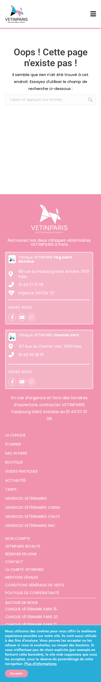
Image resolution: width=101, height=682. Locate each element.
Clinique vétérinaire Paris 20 (31, 616)
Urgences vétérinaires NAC (30, 525)
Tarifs (11, 489)
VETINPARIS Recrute (22, 546)
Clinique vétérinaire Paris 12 (31, 624)
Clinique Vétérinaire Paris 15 (31, 609)
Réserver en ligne (21, 554)
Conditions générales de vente (34, 585)
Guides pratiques (21, 471)
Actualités (15, 480)
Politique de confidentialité (32, 592)
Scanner (13, 444)
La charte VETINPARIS (24, 569)
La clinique (15, 435)
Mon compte (17, 538)
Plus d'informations (40, 663)
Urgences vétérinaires (26, 498)
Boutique (14, 462)
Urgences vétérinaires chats (32, 516)
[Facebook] (12, 317)
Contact (14, 561)
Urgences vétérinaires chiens (32, 507)
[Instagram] (31, 317)
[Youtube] (21, 317)
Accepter (16, 673)
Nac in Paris (16, 453)
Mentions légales (21, 577)
